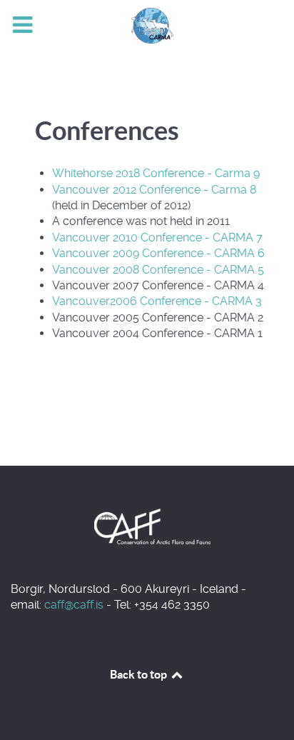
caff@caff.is (73, 604)
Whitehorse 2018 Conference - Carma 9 (156, 173)
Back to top (139, 674)
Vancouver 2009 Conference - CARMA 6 (158, 253)
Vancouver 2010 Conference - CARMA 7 (157, 237)
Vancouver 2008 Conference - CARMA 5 (158, 269)
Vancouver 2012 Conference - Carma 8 (154, 189)
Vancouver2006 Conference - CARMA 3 (157, 301)
